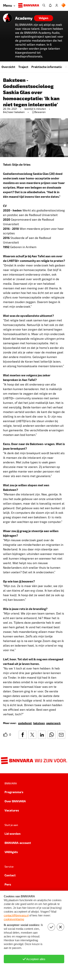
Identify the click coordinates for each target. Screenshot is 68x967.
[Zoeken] (44, 5)
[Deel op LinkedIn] (42, 735)
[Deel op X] (32, 735)
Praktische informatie (46, 67)
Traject (23, 67)
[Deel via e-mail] (61, 735)
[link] (25, 723)
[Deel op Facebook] (22, 735)
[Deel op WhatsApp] (51, 735)
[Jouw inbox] (50, 5)
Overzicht (8, 67)
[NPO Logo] (63, 5)
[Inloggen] (56, 5)
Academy (23, 18)
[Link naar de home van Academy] (7, 18)
